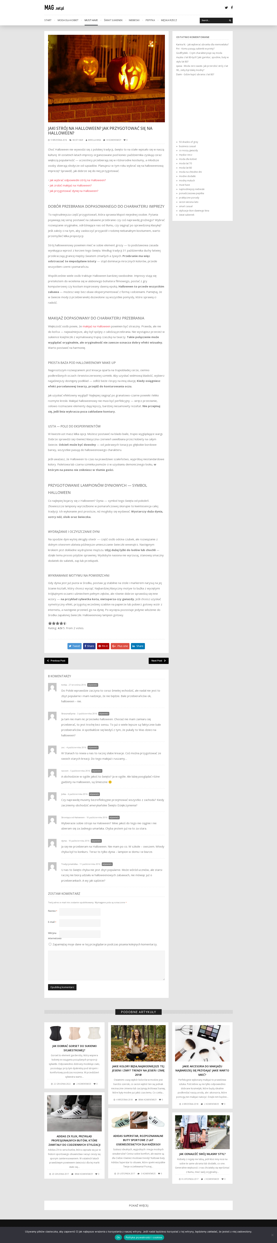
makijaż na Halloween (96, 326)
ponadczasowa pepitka (191, 193)
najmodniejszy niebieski (191, 189)
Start (47, 20)
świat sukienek (113, 20)
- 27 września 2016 (76, 684)
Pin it (105, 646)
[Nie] (272, 1235)
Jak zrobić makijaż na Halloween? (71, 185)
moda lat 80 (185, 167)
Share (90, 646)
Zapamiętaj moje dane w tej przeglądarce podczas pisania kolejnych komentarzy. (105, 944)
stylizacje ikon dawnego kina (194, 210)
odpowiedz (92, 684)
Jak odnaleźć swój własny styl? (202, 1154)
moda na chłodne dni (190, 171)
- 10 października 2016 (96, 817)
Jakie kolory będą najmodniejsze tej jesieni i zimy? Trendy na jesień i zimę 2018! (138, 1070)
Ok (118, 1237)
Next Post (157, 660)
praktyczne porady (189, 197)
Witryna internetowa (53, 933)
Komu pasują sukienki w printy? (197, 48)
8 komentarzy (114, 140)
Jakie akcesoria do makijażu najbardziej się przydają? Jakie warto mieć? (202, 1070)
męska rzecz (169, 20)
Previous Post (58, 660)
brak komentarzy (147, 1099)
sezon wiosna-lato (188, 202)
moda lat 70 (185, 163)
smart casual (186, 206)
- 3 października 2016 (86, 713)
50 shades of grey (188, 142)
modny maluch (187, 180)
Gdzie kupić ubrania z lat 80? (199, 74)
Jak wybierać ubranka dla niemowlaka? (208, 44)
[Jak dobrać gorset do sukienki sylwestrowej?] (74, 1033)
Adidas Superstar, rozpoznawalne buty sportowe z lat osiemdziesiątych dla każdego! (138, 1140)
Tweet (76, 646)
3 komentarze (148, 1173)
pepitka (150, 20)
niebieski (134, 20)
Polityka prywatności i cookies (144, 1237)
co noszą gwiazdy (188, 150)
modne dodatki (187, 176)
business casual (187, 146)
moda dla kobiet (68, 20)
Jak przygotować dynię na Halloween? (74, 191)
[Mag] (56, 7)
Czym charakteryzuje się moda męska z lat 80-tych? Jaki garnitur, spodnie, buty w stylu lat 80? (202, 57)
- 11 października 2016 (89, 864)
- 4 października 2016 (75, 747)
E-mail (52, 922)
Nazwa (52, 910)
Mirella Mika (94, 140)
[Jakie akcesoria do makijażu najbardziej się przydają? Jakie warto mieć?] (202, 1043)
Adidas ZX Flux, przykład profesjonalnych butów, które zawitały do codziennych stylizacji (74, 1140)
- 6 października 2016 (77, 794)
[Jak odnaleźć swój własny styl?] (202, 1132)
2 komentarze (84, 1084)
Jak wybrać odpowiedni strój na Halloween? (78, 180)
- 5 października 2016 (79, 770)
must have (91, 20)
